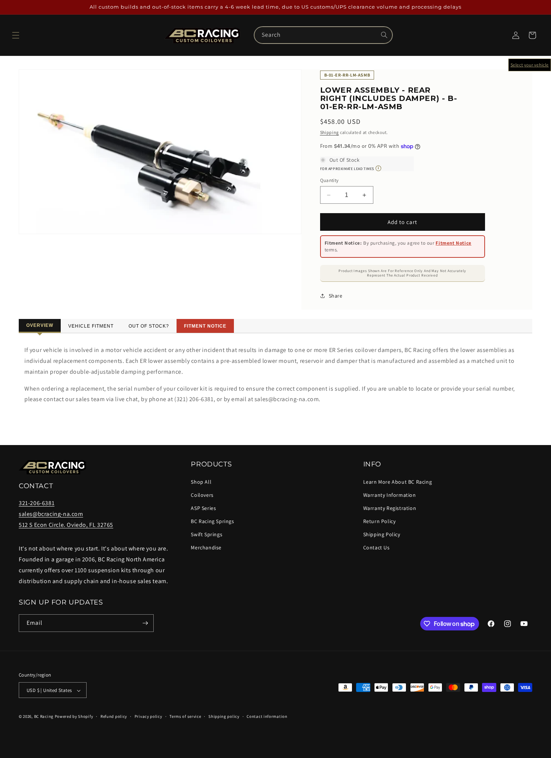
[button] (15, 35)
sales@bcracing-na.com (51, 514)
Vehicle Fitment (91, 326)
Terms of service (185, 716)
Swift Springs (206, 534)
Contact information (267, 716)
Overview (39, 325)
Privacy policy (148, 716)
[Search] (384, 35)
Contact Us (376, 547)
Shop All (201, 481)
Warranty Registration (389, 508)
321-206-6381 (36, 503)
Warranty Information (389, 495)
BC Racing (44, 716)
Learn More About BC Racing (397, 481)
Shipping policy (224, 716)
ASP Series (203, 508)
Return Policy (379, 521)
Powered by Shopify (74, 716)
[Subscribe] (145, 623)
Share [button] (336, 295)
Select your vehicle (530, 65)
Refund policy (113, 716)
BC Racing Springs (212, 521)
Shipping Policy (381, 534)
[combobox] (323, 35)
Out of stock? (149, 326)
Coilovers (202, 495)
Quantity (329, 180)
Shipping (329, 132)
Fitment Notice (453, 243)
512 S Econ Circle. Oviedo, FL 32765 (66, 525)
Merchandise (206, 547)
